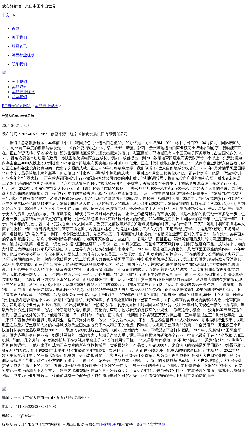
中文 (6, 15)
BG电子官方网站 (16, 106)
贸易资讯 (19, 87)
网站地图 (109, 424)
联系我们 (19, 97)
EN (13, 15)
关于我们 (19, 82)
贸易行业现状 (23, 92)
